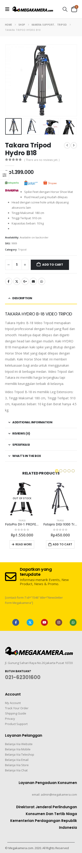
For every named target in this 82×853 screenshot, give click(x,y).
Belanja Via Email (16, 760)
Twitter (16, 281)
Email (33, 281)
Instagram (58, 622)
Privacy (10, 719)
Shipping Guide (15, 713)
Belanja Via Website (19, 744)
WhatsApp (41, 281)
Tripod (22, 249)
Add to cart (52, 264)
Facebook (8, 281)
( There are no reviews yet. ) (41, 160)
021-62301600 (23, 677)
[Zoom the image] (39, 649)
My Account (13, 703)
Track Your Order (16, 708)
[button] (8, 9)
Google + (25, 281)
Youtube (44, 622)
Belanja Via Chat (16, 770)
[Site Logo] (32, 9)
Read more (23, 544)
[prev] (67, 145)
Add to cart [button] (62, 544)
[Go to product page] (60, 498)
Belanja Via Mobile (18, 749)
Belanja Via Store (17, 765)
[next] (74, 145)
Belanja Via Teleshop (19, 754)
